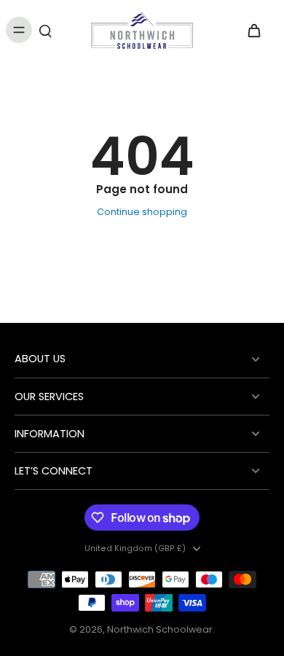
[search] (45, 29)
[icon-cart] (253, 29)
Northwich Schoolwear (160, 629)
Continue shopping (142, 212)
